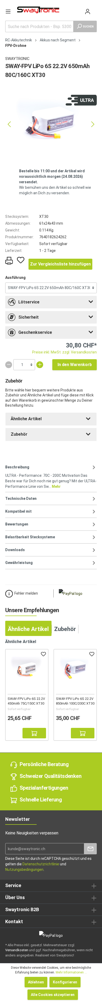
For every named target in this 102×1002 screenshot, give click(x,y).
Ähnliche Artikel (26, 418)
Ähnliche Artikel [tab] (28, 629)
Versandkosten (16, 950)
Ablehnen (36, 982)
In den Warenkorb (75, 364)
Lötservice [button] (28, 302)
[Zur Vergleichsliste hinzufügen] (13, 733)
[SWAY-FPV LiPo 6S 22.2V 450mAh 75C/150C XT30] (27, 669)
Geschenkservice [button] (35, 332)
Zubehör (19, 434)
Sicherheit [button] (28, 317)
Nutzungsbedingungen (24, 869)
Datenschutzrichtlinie (40, 864)
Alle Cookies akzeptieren (53, 995)
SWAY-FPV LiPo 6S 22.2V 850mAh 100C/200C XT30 (75, 701)
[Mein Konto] (88, 11)
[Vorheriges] (9, 124)
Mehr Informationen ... (71, 972)
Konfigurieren (65, 982)
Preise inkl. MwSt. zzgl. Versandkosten (64, 352)
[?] (34, 733)
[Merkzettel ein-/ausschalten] (21, 260)
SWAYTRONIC (17, 58)
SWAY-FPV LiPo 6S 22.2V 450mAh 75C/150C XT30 (26, 701)
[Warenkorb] (95, 9)
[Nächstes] (93, 124)
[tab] (51, 302)
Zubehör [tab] (65, 629)
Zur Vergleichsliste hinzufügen (60, 264)
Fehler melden (26, 593)
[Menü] (8, 11)
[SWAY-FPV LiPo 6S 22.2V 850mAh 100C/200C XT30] (75, 669)
